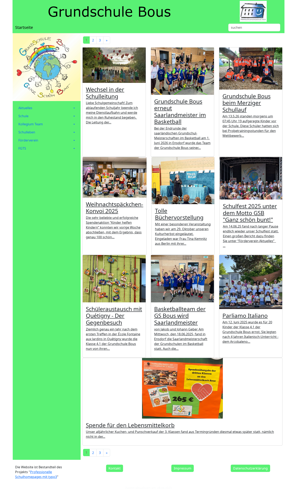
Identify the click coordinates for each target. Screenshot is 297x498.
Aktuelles (25, 108)
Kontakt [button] (114, 468)
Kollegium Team (30, 124)
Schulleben (26, 132)
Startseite (24, 27)
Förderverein (28, 140)
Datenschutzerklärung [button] (250, 468)
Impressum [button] (182, 468)
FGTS (22, 148)
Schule (23, 116)
